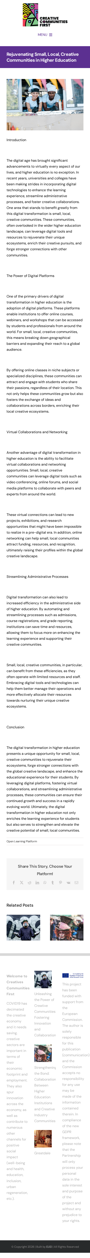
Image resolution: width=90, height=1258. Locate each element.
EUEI (49, 1247)
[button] (10, 927)
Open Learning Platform (22, 841)
